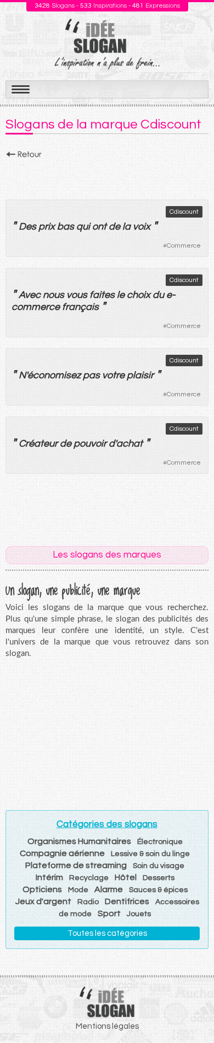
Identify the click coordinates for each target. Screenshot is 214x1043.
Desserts (158, 878)
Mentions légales (107, 1026)
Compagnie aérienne (62, 853)
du (158, 295)
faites (102, 295)
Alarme (108, 889)
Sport (109, 913)
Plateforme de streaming (76, 865)
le (121, 295)
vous (76, 295)
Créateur (38, 443)
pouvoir (90, 443)
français (80, 307)
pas (91, 375)
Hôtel (126, 877)
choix (138, 295)
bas (65, 226)
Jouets (139, 914)
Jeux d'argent (43, 901)
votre (113, 375)
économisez (54, 375)
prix (46, 226)
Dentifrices (127, 901)
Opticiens (42, 889)
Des (27, 226)
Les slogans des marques (107, 555)
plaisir (140, 375)
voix (141, 226)
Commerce (184, 245)
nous (53, 295)
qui (83, 226)
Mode (78, 890)
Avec (30, 295)
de (114, 226)
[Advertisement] (107, 176)
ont (99, 226)
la (126, 226)
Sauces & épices (158, 890)
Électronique (160, 842)
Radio (88, 902)
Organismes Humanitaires (79, 841)
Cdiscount (184, 211)
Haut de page (192, 1010)
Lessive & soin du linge (150, 854)
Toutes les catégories (107, 933)
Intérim (49, 877)
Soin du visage (158, 866)
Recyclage (89, 878)
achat (129, 443)
